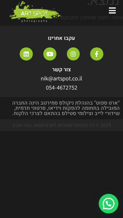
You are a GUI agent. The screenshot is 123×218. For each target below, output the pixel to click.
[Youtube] (49, 53)
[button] (108, 203)
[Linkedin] (26, 53)
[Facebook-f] (96, 53)
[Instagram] (73, 53)
